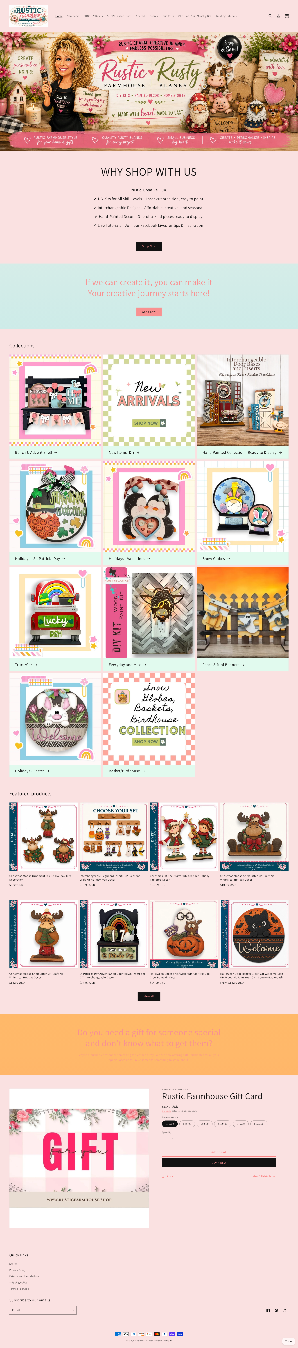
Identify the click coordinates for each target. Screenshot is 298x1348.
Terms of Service (19, 1288)
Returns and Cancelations (24, 1276)
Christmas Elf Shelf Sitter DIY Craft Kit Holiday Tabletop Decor (179, 877)
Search (13, 1264)
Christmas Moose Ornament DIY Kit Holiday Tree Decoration (40, 877)
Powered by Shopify (163, 1340)
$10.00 (170, 1123)
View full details (262, 1176)
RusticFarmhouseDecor (143, 1340)
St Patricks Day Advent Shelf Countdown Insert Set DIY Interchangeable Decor (112, 975)
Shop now (149, 312)
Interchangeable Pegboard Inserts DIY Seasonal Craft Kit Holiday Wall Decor (110, 877)
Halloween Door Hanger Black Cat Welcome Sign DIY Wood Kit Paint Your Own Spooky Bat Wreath (251, 975)
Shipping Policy (18, 1282)
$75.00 (241, 1123)
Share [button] (169, 1176)
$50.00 (205, 1123)
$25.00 (187, 1123)
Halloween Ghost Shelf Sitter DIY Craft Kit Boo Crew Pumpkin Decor (180, 975)
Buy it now (219, 1162)
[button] (93, 16)
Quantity (166, 1132)
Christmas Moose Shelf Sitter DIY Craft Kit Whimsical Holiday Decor (247, 877)
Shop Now (149, 246)
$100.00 (222, 1123)
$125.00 (259, 1123)
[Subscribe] (72, 1310)
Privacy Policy (17, 1270)
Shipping (166, 1110)
